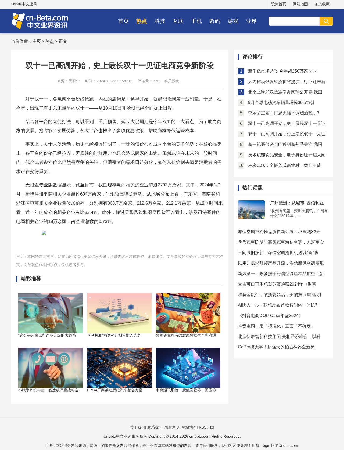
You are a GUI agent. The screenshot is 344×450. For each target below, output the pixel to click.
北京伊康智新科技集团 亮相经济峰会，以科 (279, 336)
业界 (251, 21)
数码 (214, 21)
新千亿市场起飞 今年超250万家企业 (282, 71)
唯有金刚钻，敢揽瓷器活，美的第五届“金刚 (279, 294)
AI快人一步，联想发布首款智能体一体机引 (278, 305)
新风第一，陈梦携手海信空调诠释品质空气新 (281, 273)
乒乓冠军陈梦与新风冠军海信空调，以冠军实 (281, 242)
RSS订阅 (206, 427)
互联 (178, 21)
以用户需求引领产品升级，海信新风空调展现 (281, 263)
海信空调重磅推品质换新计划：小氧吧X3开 (279, 231)
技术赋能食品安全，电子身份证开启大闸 (286, 155)
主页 (36, 41)
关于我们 (137, 427)
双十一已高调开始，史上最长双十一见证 (286, 123)
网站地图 (300, 4)
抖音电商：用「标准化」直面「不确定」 (276, 326)
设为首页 (278, 4)
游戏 (233, 21)
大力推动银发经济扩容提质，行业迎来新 (286, 81)
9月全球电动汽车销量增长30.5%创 (281, 102)
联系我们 (154, 427)
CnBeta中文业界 (24, 4)
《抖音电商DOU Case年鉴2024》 (270, 315)
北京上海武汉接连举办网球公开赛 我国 (285, 92)
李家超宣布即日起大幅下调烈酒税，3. (284, 113)
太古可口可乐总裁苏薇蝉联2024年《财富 (277, 284)
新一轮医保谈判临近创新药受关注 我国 (285, 144)
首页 (123, 21)
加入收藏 (322, 4)
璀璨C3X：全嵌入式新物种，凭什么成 (284, 165)
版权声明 (172, 427)
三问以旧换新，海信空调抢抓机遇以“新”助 (278, 252)
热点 (141, 21)
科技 (160, 21)
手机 (196, 21)
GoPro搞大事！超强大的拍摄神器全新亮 (276, 347)
